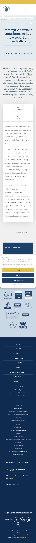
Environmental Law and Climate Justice (18, 414)
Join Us (18, 377)
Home (18, 344)
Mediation (18, 433)
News (18, 367)
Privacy (21, 284)
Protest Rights (18, 448)
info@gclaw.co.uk (15, 469)
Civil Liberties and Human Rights (18, 393)
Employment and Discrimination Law (18, 411)
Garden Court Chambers (6, 9)
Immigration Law (18, 427)
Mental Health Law (18, 436)
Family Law (18, 417)
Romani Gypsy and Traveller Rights (18, 451)
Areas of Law (18, 363)
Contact (18, 381)
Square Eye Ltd (24, 537)
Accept (18, 270)
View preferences (18, 280)
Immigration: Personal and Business (18, 430)
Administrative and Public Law (18, 387)
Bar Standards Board (22, 534)
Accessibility (7, 530)
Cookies (14, 284)
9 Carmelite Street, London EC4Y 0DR (18, 477)
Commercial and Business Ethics (18, 396)
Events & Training (18, 372)
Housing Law (18, 424)
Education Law (18, 408)
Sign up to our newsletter (18, 512)
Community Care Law (18, 399)
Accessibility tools (27, 2)
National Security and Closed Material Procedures (18, 439)
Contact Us (18, 109)
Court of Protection (18, 402)
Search (22, 9)
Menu (31, 9)
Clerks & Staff (18, 358)
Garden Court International (18, 420)
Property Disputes (18, 445)
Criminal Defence (12, 248)
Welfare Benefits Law (18, 454)
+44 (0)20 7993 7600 (27, 9)
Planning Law (18, 442)
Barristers (18, 353)
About (18, 349)
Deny (18, 275)
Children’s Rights (18, 390)
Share (18, 118)
